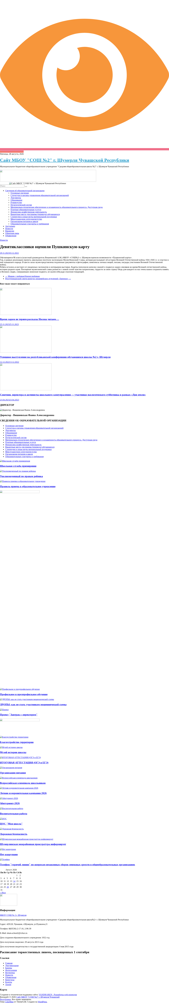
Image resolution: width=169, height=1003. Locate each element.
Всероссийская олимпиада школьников (23, 783)
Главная (8, 963)
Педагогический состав (21, 205)
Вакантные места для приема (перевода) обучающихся (35, 214)
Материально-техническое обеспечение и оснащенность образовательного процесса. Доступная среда (57, 207)
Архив (8, 984)
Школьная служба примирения (18, 466)
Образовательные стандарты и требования (30, 224)
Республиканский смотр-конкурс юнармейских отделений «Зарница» (38, 278)
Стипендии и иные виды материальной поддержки (34, 217)
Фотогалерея (11, 970)
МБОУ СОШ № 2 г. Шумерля (13, 915)
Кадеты (8, 982)
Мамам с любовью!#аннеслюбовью (22, 276)
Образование (16, 200)
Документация (11, 965)
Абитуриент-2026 (10, 803)
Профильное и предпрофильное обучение (24, 694)
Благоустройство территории (17, 742)
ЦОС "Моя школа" (11, 823)
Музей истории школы (13, 752)
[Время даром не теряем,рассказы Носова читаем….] (25, 314)
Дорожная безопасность (13, 834)
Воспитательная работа (13, 813)
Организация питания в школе (24, 221)
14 (14, 881)
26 (8, 887)
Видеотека (10, 973)
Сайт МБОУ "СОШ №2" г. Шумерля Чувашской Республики (64, 160)
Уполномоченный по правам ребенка (21, 476)
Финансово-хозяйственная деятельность (29, 212)
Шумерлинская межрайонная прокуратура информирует (33, 844)
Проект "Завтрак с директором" (18, 714)
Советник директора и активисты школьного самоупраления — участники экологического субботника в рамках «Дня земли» (73, 394)
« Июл (3, 893)
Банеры (8, 968)
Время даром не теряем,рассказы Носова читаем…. (29, 319)
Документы (16, 198)
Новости (9, 228)
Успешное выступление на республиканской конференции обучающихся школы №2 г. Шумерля (55, 357)
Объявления (10, 236)
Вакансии (9, 231)
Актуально (10, 226)
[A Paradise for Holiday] (15, 461)
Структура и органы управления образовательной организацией (40, 195)
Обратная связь (12, 233)
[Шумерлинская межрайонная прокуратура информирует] (26, 839)
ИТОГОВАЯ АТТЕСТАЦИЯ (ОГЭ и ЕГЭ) (24, 762)
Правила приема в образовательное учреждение (27, 486)
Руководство (16, 202)
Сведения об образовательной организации (24, 190)
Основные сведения (20, 193)
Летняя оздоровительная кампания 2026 (23, 793)
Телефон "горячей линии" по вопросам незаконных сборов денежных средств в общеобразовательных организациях (67, 864)
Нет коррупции (9, 854)
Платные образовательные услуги (26, 209)
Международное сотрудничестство (26, 219)
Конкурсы (9, 980)
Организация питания (13, 772)
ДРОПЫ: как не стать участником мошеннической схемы (33, 704)
